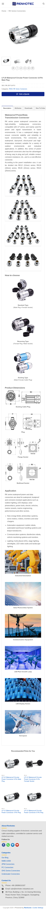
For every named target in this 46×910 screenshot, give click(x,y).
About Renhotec (8, 826)
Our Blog (5, 857)
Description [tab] (7, 108)
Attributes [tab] (18, 108)
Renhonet (27, 908)
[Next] (41, 34)
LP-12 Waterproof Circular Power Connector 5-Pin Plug (33, 811)
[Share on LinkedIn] (32, 68)
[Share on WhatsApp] (13, 68)
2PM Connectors (8, 864)
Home (4, 11)
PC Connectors (7, 867)
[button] (3, 3)
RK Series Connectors (17, 11)
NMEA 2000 (6, 861)
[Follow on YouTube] (17, 845)
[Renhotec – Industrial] (23, 3)
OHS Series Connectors (11, 871)
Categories (6, 853)
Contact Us (6, 880)
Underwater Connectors (11, 874)
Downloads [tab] (28, 108)
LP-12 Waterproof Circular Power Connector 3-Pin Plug (11, 811)
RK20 (11, 89)
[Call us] (8, 845)
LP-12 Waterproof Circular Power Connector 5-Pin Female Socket (33, 779)
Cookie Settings (38, 908)
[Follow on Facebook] (3, 845)
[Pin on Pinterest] (29, 68)
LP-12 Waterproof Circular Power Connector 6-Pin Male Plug (11, 779)
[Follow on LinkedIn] (12, 845)
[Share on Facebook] (17, 68)
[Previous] (5, 34)
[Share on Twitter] (21, 68)
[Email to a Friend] (25, 68)
